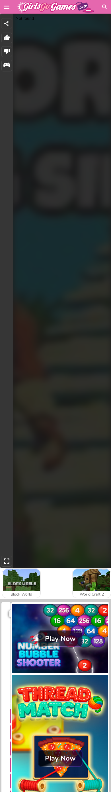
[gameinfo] (6, 65)
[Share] (6, 23)
